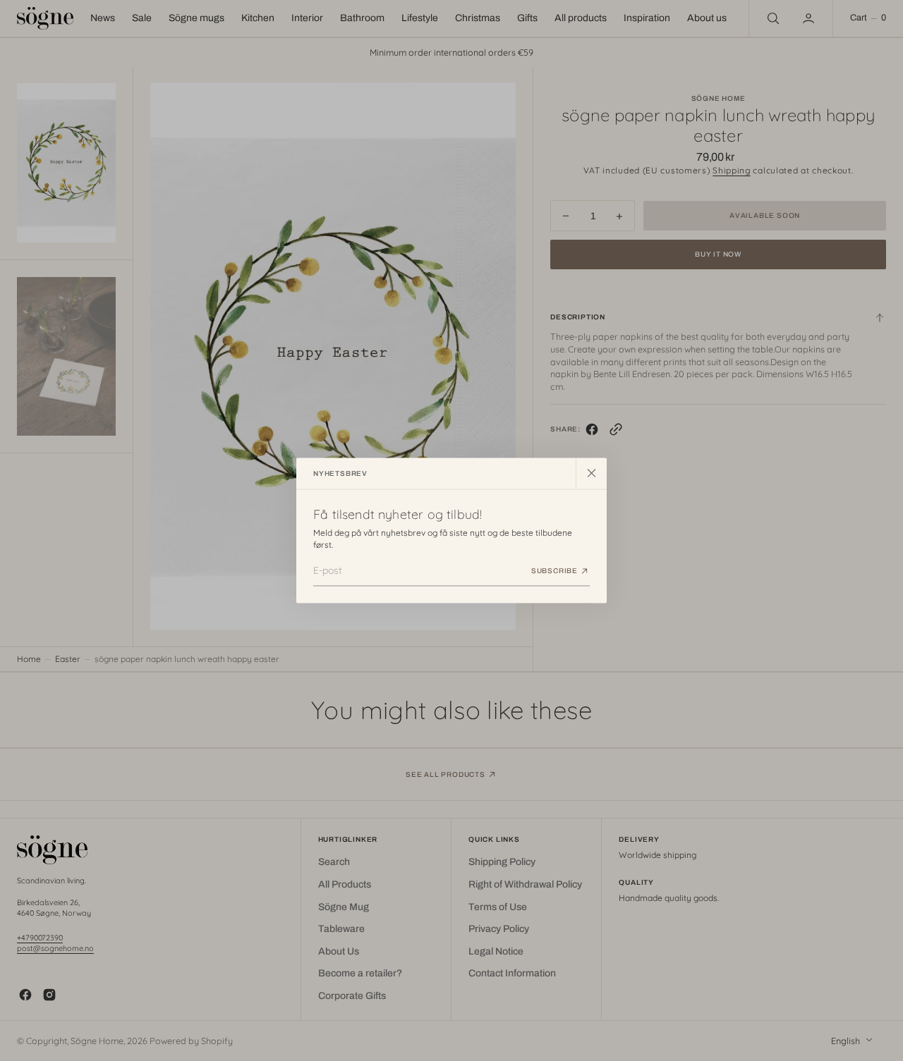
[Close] (591, 473)
